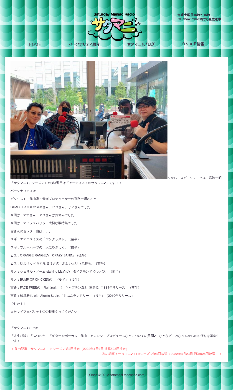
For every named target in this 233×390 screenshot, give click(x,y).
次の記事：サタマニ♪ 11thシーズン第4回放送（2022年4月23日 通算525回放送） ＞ (162, 353)
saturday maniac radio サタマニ (115, 28)
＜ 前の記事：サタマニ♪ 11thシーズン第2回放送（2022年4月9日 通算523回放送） (69, 348)
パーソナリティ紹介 (84, 44)
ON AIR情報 (193, 44)
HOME (34, 44)
